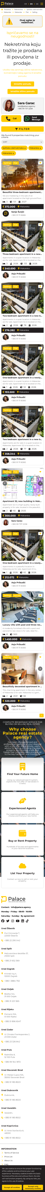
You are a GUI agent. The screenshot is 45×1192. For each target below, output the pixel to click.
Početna (7, 9)
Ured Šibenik (8, 928)
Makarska (7, 12)
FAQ (6, 1164)
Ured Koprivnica (9, 1126)
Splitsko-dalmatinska (34, 9)
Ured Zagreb (7, 969)
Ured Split (6, 949)
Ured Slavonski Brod (12, 1070)
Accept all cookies (12, 1187)
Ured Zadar (7, 1030)
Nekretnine (18, 9)
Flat (27, 12)
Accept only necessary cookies (33, 1187)
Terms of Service (11, 1153)
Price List (8, 1157)
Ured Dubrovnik (9, 1090)
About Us (8, 1160)
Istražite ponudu (22, 84)
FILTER (24, 129)
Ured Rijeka (7, 1009)
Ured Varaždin (8, 1108)
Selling (34, 12)
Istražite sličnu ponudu (22, 91)
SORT (5, 142)
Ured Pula (6, 1050)
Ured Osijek (7, 989)
